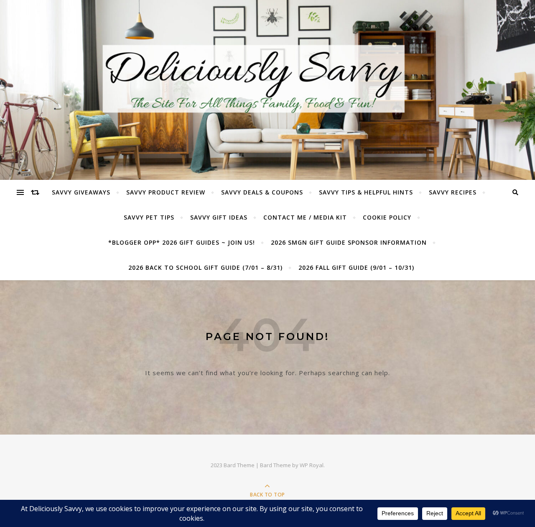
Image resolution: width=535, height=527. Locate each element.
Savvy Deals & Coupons (262, 192)
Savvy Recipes (452, 192)
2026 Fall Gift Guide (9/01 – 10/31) (356, 267)
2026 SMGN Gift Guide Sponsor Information (349, 242)
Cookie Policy (387, 217)
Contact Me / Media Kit (305, 217)
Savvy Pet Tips (149, 217)
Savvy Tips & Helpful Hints (366, 192)
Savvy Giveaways (81, 192)
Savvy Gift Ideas (218, 217)
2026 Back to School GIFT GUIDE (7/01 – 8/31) (205, 267)
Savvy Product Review (165, 192)
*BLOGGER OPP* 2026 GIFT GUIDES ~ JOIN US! (181, 242)
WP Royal (312, 465)
